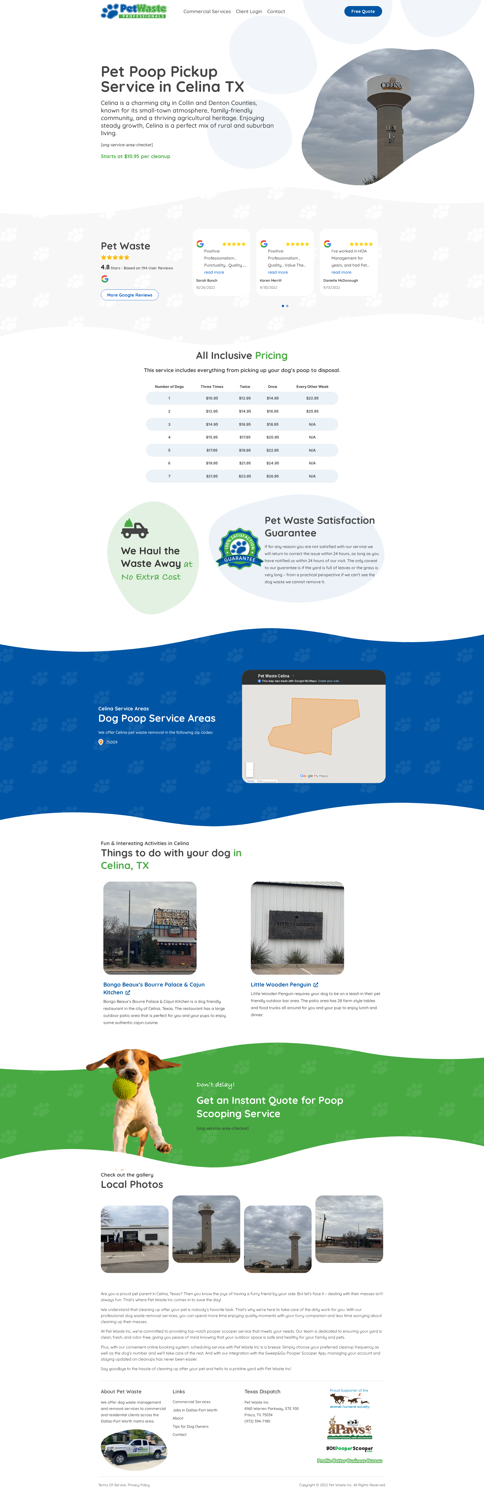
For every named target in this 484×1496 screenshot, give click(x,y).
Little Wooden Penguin (281, 984)
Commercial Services (207, 11)
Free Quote (363, 11)
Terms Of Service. (112, 1485)
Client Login (249, 11)
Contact (276, 11)
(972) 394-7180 (257, 1421)
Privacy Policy (139, 1485)
